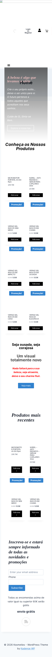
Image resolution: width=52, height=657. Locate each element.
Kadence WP (28, 648)
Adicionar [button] (14, 195)
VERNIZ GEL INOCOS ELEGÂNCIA (34, 317)
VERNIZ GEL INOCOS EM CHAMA (34, 228)
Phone (12, 577)
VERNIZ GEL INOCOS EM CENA (13, 317)
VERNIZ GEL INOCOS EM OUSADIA (34, 273)
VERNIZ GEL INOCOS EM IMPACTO (13, 273)
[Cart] (47, 31)
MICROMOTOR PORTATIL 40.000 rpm (14, 180)
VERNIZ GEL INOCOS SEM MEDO (13, 228)
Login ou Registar (28, 31)
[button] (9, 65)
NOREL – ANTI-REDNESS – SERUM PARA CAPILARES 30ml (35, 182)
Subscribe (17, 587)
